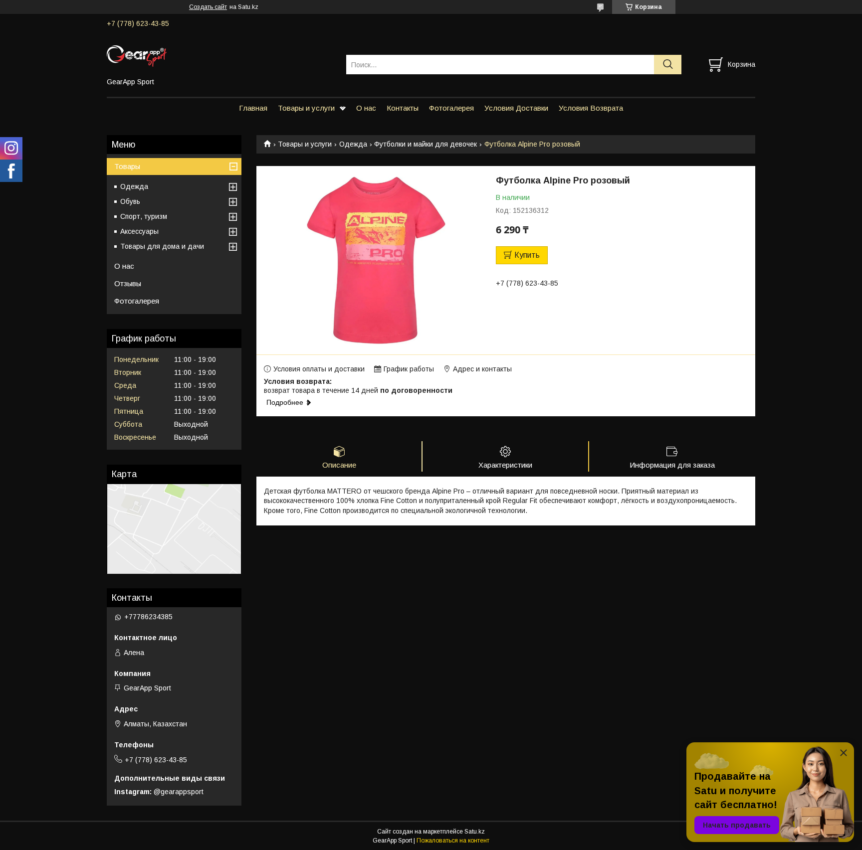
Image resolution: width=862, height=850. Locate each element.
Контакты (403, 108)
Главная (253, 108)
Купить (527, 255)
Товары (127, 166)
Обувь (130, 201)
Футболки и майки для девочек (425, 144)
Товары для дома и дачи (162, 246)
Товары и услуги (306, 108)
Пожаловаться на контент (453, 840)
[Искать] (667, 64)
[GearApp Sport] (220, 55)
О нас (366, 108)
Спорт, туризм (143, 216)
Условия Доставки (516, 108)
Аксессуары (139, 231)
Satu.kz (474, 831)
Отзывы (127, 283)
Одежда (353, 144)
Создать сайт (208, 6)
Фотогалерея (451, 108)
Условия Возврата (591, 108)
